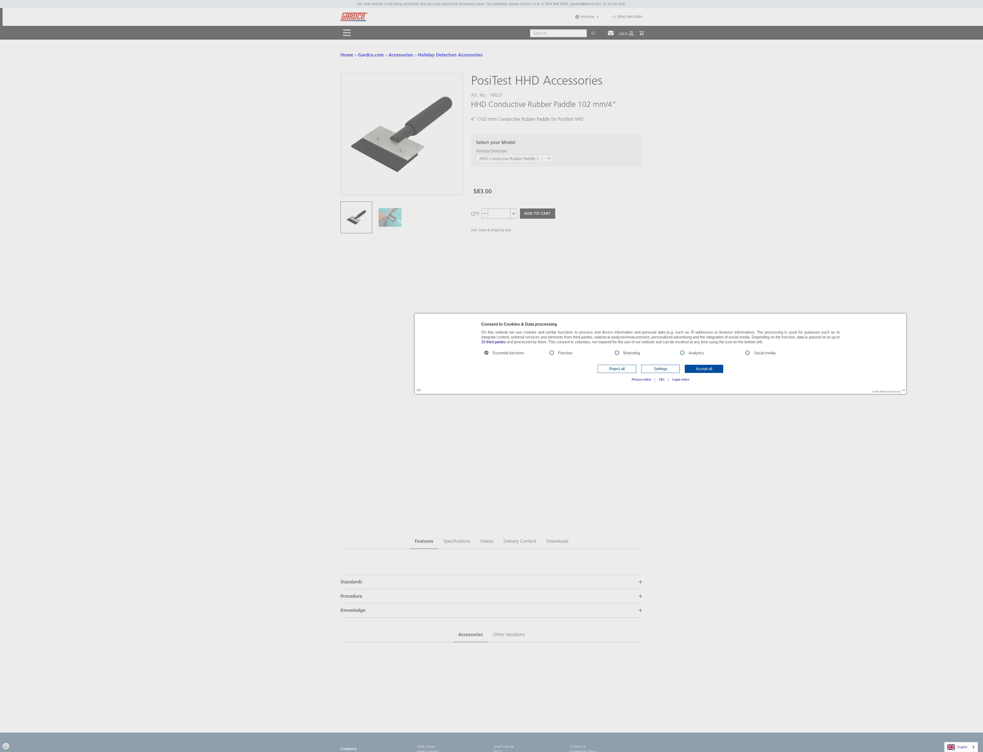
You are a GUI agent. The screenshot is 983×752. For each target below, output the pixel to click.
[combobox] (961, 747)
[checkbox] (552, 352)
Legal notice (680, 379)
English (962, 747)
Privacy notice (641, 379)
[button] (617, 369)
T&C (662, 379)
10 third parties (493, 342)
